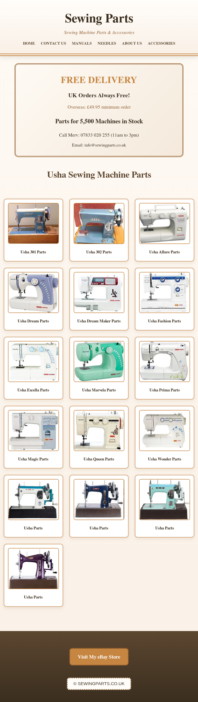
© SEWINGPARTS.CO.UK (99, 683)
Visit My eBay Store (99, 656)
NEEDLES (107, 43)
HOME (29, 43)
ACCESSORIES (161, 43)
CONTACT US (53, 43)
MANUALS (82, 43)
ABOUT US (132, 43)
